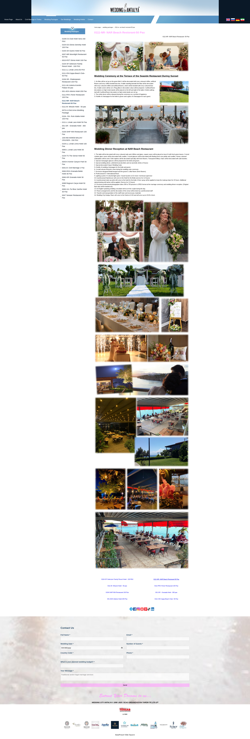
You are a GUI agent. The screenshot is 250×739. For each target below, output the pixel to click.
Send (125, 685)
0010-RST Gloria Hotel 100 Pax (74, 60)
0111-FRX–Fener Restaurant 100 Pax (166, 586)
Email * (129, 635)
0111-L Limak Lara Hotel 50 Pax (74, 122)
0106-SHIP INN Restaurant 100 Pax (117, 592)
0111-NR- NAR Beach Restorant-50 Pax (166, 579)
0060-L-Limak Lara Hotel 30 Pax (73, 151)
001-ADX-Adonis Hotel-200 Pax (117, 599)
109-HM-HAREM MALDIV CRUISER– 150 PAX (72, 139)
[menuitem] (8, 19)
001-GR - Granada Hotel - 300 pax (166, 592)
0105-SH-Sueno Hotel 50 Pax (73, 51)
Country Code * (67, 653)
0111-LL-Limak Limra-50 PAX (73, 70)
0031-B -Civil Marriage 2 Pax (73, 168)
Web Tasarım (130, 735)
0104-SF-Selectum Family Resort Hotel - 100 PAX (117, 579)
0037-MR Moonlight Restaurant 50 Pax (74, 55)
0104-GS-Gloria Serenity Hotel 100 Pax (74, 46)
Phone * (129, 653)
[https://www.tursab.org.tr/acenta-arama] (125, 711)
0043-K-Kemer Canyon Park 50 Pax (74, 163)
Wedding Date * (67, 644)
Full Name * (65, 635)
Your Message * (67, 671)
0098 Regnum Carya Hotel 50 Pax (73, 184)
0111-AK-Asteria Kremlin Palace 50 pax (71, 86)
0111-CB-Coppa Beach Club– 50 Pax (166, 599)
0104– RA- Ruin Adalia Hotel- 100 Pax (73, 117)
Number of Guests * (134, 644)
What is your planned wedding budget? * (78, 662)
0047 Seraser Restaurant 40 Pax (73, 196)
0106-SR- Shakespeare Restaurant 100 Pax (71, 80)
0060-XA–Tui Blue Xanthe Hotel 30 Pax (74, 190)
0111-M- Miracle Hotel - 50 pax (117, 586)
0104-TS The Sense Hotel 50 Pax (73, 157)
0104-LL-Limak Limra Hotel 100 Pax (74, 145)
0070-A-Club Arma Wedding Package (73, 111)
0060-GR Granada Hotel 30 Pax (72, 178)
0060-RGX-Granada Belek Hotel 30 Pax (72, 172)
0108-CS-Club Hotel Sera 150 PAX (73, 40)
